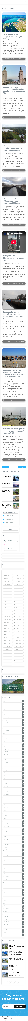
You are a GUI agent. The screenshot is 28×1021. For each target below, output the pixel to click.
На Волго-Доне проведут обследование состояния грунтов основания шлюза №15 (13, 90)
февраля (6, 717)
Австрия (7, 575)
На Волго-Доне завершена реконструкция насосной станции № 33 (13, 431)
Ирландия (18, 593)
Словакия (7, 631)
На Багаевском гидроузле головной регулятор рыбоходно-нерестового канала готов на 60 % (13, 373)
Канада (7, 602)
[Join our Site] (10, 548)
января (6, 720)
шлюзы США (19, 655)
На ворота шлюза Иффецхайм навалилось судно (13, 258)
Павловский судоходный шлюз (6, 497)
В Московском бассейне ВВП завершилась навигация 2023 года (12, 201)
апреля (6, 712)
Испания (7, 596)
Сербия (18, 628)
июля (5, 704)
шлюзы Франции (19, 658)
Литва (6, 610)
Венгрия (18, 584)
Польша (7, 622)
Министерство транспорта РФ (10, 516)
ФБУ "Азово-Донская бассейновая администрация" (19, 643)
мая (5, 709)
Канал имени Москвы (19, 602)
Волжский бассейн (9, 587)
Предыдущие (22, 467)
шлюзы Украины (9, 658)
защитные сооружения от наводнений (19, 590)
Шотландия (19, 661)
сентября (6, 730)
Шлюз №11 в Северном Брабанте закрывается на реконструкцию (16, 959)
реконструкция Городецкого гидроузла (19, 622)
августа (6, 701)
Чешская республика (9, 649)
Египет (7, 590)
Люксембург (19, 610)
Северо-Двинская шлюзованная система (9, 628)
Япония (7, 664)
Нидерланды (19, 613)
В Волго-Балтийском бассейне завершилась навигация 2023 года (12, 148)
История (7, 599)
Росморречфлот (10, 519)
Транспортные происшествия (19, 634)
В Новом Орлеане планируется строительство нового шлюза (15, 967)
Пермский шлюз (6, 483)
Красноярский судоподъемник (6, 491)
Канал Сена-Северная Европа (9, 605)
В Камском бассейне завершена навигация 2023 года (12, 36)
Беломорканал (19, 578)
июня (5, 706)
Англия (18, 575)
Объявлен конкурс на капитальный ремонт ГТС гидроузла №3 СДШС (16, 974)
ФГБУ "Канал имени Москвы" (9, 646)
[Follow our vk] (10, 540)
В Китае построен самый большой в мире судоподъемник (7, 506)
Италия (18, 599)
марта (5, 714)
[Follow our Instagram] (10, 544)
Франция (18, 646)
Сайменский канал (19, 625)
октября (6, 728)
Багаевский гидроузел (9, 578)
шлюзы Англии (9, 652)
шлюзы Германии (19, 652)
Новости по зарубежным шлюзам (9, 619)
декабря (6, 722)
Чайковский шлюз (6, 476)
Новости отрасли (19, 616)
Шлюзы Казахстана (9, 655)
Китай (17, 605)
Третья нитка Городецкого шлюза (9, 637)
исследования (19, 596)
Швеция (18, 649)
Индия (7, 593)
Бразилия (18, 581)
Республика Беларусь (9, 625)
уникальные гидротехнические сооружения (19, 637)
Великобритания (9, 584)
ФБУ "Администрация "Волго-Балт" (9, 640)
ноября (6, 725)
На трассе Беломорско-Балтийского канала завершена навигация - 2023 (12, 315)
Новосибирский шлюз (9, 616)
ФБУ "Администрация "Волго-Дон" (19, 640)
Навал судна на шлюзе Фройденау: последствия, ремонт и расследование (16, 953)
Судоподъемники (19, 631)
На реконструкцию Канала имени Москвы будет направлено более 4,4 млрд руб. (16, 946)
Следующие (5, 467)
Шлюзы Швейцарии (9, 661)
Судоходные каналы (9, 634)
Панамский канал (19, 619)
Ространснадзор (10, 522)
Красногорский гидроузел (9, 608)
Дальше (22, 58)
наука (6, 613)
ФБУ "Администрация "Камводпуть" (9, 643)
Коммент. (15, 58)
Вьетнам (18, 587)
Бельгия (7, 581)
